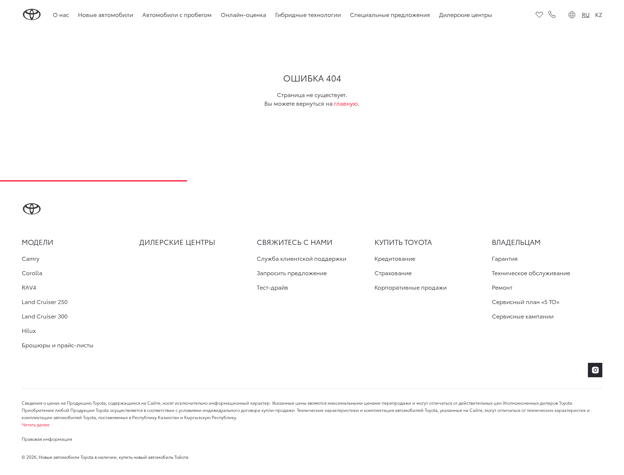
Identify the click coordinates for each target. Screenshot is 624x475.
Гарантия (505, 258)
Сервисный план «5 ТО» (525, 301)
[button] (312, 424)
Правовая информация (47, 439)
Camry (30, 258)
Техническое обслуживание (531, 272)
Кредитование (394, 258)
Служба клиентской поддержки (301, 258)
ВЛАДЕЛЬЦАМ (516, 241)
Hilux (29, 330)
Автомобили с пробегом (177, 14)
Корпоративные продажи (410, 287)
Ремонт (502, 287)
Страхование (393, 272)
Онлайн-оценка (243, 14)
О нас (61, 14)
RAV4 (29, 287)
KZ (598, 14)
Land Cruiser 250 (45, 301)
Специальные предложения (390, 14)
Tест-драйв (272, 287)
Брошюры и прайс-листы (58, 344)
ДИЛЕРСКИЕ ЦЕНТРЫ (177, 241)
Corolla (32, 272)
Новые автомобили (105, 14)
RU (586, 14)
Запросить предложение (292, 272)
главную (346, 103)
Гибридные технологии (308, 14)
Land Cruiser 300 (45, 316)
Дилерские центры (465, 14)
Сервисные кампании (523, 316)
